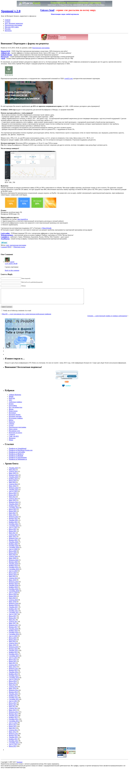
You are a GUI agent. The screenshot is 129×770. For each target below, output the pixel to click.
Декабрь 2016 (13, 629)
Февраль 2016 (13, 647)
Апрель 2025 (13, 471)
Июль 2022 (12, 509)
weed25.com (68, 78)
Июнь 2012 (13, 726)
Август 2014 (13, 679)
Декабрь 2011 (13, 737)
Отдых (11, 425)
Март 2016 (12, 645)
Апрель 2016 (13, 643)
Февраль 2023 (13, 502)
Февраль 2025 (13, 475)
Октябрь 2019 (13, 567)
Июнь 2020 (13, 553)
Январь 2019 (13, 583)
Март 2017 (12, 623)
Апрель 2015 (13, 665)
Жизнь (11, 409)
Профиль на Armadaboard (17, 448)
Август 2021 (13, 527)
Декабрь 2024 (13, 477)
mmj (7, 245)
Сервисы (12, 434)
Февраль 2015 (13, 668)
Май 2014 (12, 685)
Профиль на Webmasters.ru (18, 459)
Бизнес (11, 404)
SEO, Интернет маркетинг (14, 23)
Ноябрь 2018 (13, 587)
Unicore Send (47, 10)
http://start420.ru (22, 219)
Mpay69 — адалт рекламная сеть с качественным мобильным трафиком (26, 314)
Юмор (11, 440)
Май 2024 (12, 482)
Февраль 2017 (13, 625)
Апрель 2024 (13, 484)
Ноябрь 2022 (13, 506)
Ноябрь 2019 (13, 565)
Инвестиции (13, 411)
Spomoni (19, 762)
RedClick (12, 398)
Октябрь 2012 (13, 719)
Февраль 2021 (13, 538)
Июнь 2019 (13, 574)
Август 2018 (13, 592)
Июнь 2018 (13, 596)
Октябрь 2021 (13, 524)
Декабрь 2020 (13, 542)
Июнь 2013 (13, 705)
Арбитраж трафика (15, 402)
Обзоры (11, 423)
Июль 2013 (12, 703)
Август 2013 (13, 701)
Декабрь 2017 (13, 607)
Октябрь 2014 (13, 676)
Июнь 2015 (13, 661)
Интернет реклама (15, 416)
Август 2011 (13, 744)
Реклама (7, 29)
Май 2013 (12, 706)
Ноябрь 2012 (13, 717)
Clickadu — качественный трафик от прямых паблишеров (107, 316)
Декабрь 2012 (13, 715)
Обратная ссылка (19, 247)
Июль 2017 (12, 616)
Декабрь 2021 (13, 520)
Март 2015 (12, 667)
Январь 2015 (13, 670)
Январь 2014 (13, 692)
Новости (12, 422)
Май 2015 (12, 663)
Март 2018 (12, 601)
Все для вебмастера (15, 407)
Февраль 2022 (13, 516)
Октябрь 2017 (13, 610)
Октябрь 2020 (13, 545)
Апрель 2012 (13, 730)
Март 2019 (12, 580)
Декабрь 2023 (13, 489)
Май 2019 (12, 576)
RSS (9, 247)
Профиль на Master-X (16, 454)
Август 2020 (13, 549)
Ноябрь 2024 (13, 478)
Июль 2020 (12, 551)
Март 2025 (12, 473)
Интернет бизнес (15, 414)
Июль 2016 (12, 638)
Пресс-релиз (13, 429)
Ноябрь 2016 (13, 630)
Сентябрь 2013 (14, 699)
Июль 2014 (12, 681)
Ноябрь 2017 (13, 609)
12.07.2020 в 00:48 (11, 263)
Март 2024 (12, 486)
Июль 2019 (12, 573)
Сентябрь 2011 (14, 742)
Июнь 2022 (13, 511)
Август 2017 (13, 614)
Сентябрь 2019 (14, 569)
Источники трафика (16, 418)
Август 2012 (13, 723)
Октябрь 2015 (13, 654)
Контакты (8, 30)
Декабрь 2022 (13, 504)
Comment (4, 247)
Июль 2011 (12, 746)
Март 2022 (12, 515)
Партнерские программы (13, 25)
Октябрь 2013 (13, 697)
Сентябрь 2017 (14, 612)
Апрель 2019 (13, 578)
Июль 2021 (12, 529)
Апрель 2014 (13, 686)
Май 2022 (12, 513)
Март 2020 (12, 558)
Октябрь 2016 (13, 632)
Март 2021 (12, 536)
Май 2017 (12, 620)
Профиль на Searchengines (18, 457)
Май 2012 (12, 728)
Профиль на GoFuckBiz (17, 452)
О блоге (7, 21)
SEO (10, 400)
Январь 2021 (13, 540)
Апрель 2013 (13, 708)
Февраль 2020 (13, 560)
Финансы (12, 438)
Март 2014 (12, 688)
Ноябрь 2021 (13, 522)
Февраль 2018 (13, 603)
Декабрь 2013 (13, 694)
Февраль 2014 (13, 690)
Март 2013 (12, 710)
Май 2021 (12, 533)
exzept (12, 262)
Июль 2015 (12, 659)
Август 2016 (13, 636)
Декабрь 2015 (13, 650)
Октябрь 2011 (13, 741)
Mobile (11, 396)
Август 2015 (13, 657)
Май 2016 (12, 641)
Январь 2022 (13, 518)
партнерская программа (18, 245)
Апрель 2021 (13, 535)
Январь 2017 (13, 627)
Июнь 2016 (13, 639)
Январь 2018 (13, 605)
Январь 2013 (13, 714)
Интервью (12, 413)
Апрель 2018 (13, 600)
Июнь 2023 (13, 495)
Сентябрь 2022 (14, 507)
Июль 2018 (12, 594)
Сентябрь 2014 (14, 677)
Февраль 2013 (13, 712)
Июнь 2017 (13, 618)
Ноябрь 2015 (13, 652)
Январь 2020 (13, 562)
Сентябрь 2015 (14, 656)
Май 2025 (12, 469)
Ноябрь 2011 (13, 739)
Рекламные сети (14, 431)
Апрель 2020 (13, 556)
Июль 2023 (12, 493)
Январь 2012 (13, 735)
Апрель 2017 (13, 621)
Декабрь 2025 (13, 468)
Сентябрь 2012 (14, 721)
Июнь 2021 (13, 531)
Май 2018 (12, 598)
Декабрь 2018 (13, 585)
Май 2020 (12, 554)
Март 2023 (12, 500)
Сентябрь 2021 (14, 525)
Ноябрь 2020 (13, 544)
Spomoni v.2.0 (10, 11)
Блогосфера (13, 405)
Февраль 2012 (13, 733)
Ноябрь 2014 (13, 674)
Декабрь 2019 (13, 563)
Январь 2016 (13, 648)
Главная (7, 20)
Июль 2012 (12, 724)
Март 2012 (12, 732)
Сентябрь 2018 (14, 591)
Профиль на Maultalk (16, 455)
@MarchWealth (46, 228)
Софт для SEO (14, 436)
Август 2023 (13, 491)
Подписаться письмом (67, 378)
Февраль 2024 (13, 488)
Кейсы (11, 420)
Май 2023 (12, 497)
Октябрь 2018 (13, 589)
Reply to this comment (12, 270)
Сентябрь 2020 (14, 547)
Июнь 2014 (13, 683)
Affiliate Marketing (15, 394)
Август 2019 (13, 571)
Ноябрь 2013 (13, 695)
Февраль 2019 (13, 582)
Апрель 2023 (13, 498)
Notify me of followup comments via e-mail (17, 310)
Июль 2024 (12, 480)
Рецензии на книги (15, 432)
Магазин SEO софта (12, 27)
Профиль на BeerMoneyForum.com (20, 450)
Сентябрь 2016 (14, 634)
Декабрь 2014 (13, 672)
